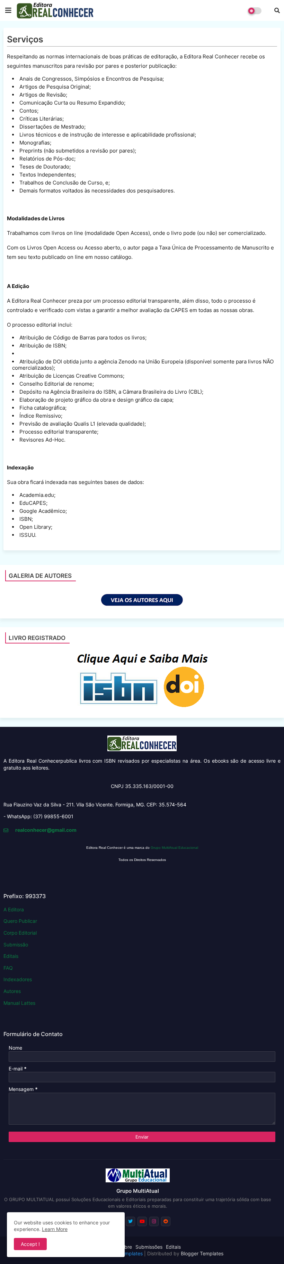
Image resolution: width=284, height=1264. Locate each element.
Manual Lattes (19, 1003)
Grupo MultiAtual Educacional (174, 847)
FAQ (8, 968)
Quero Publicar (20, 921)
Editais (10, 956)
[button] (277, 10)
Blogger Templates (202, 1253)
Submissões (148, 1247)
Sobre (125, 1247)
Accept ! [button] (30, 1244)
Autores (12, 991)
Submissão (15, 944)
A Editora (13, 909)
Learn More (55, 1229)
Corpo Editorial (20, 933)
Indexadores (17, 979)
